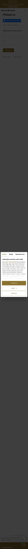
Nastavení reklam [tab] (20, 254)
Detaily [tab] (11, 254)
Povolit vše (14, 283)
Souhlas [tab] (4, 254)
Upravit (13, 288)
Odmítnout (14, 293)
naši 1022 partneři (11, 262)
